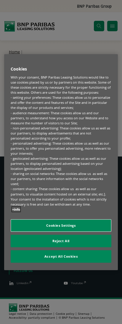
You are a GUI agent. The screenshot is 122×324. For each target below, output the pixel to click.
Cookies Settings (61, 225)
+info (16, 209)
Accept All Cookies (61, 256)
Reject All (61, 241)
